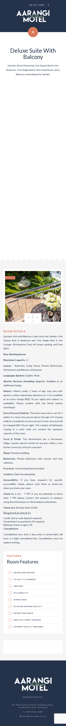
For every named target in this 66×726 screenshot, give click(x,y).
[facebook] (48, 5)
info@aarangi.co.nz (34, 716)
